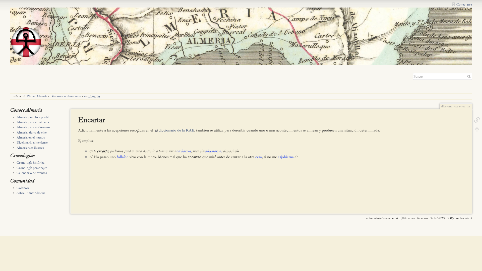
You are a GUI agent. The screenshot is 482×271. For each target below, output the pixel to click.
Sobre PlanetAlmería (31, 193)
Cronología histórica (30, 163)
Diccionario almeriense (65, 96)
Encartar (94, 96)
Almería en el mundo (31, 138)
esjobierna (286, 157)
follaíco (123, 157)
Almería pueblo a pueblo (33, 117)
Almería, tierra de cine (32, 132)
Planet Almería (37, 96)
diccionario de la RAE (176, 130)
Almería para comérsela (33, 122)
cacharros (183, 151)
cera (258, 157)
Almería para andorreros (33, 127)
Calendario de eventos (32, 173)
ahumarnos (213, 151)
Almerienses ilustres (30, 148)
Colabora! (23, 188)
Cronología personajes (32, 168)
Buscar (469, 76)
